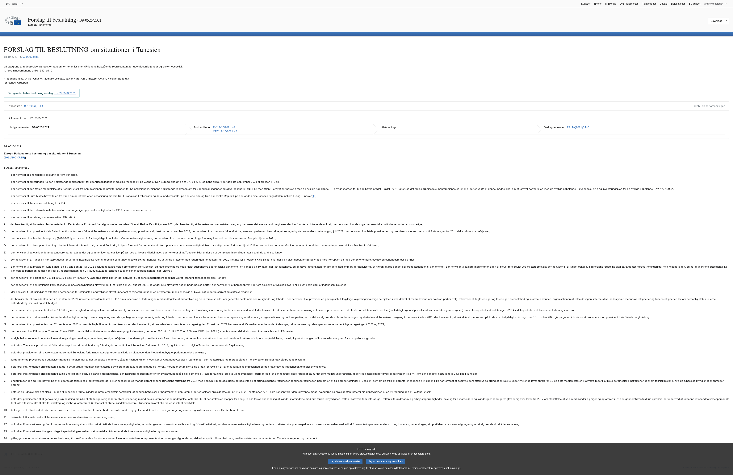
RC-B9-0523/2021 (65, 93)
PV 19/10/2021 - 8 (224, 127)
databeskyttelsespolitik (397, 468)
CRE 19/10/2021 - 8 (225, 131)
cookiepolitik (426, 468)
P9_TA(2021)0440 (578, 127)
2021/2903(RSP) (31, 56)
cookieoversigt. (452, 468)
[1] (314, 195)
